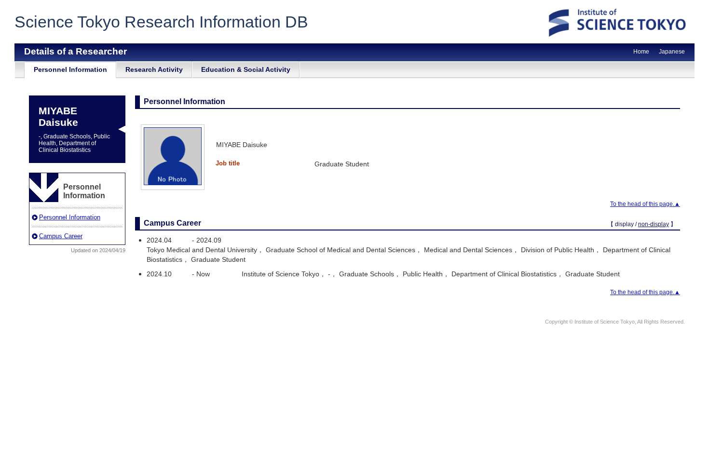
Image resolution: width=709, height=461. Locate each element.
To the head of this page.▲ (645, 204)
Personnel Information (70, 69)
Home (641, 51)
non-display (653, 224)
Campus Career (60, 236)
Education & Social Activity (245, 69)
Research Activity (154, 69)
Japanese (672, 51)
